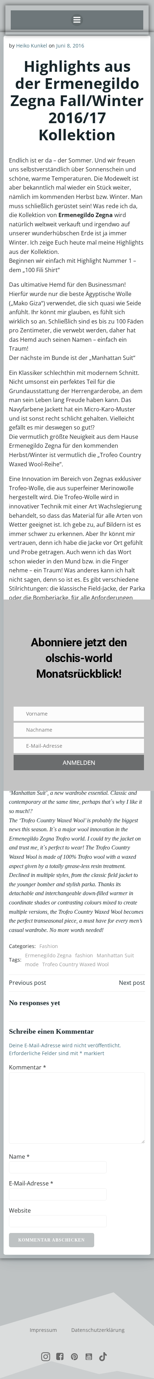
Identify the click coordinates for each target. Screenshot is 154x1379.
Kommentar (27, 1067)
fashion (84, 955)
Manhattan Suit (115, 955)
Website (20, 1210)
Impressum (43, 1330)
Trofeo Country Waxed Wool (75, 964)
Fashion (48, 946)
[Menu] (77, 20)
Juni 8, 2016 (70, 45)
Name (19, 1156)
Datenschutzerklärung (98, 1330)
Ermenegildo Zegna (48, 955)
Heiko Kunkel (31, 45)
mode (32, 964)
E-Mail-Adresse (31, 1183)
